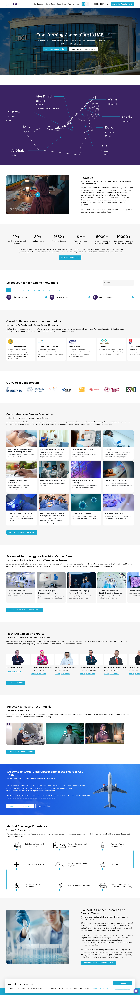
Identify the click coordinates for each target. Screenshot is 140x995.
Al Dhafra (19, 150)
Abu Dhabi (44, 96)
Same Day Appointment (122, 4)
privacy (94, 988)
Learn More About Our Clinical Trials (98, 963)
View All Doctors (16, 683)
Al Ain (106, 146)
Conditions (50, 4)
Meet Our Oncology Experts (83, 49)
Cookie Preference (122, 989)
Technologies (73, 4)
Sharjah (128, 116)
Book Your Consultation (55, 49)
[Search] (107, 4)
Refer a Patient (44, 806)
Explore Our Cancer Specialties (22, 532)
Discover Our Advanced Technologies (24, 610)
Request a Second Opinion (20, 806)
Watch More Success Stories (21, 752)
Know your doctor (13, 672)
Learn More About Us (70, 258)
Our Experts (38, 4)
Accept (123, 983)
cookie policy (105, 988)
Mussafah (13, 112)
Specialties (61, 4)
